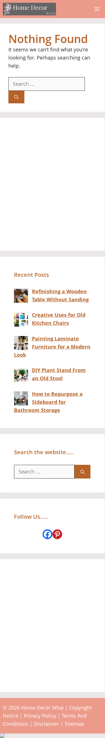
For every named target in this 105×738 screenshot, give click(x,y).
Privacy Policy (40, 715)
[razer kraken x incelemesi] (52, 736)
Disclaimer (46, 723)
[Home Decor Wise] (29, 9)
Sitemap (74, 723)
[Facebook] (47, 534)
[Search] (16, 97)
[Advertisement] (52, 184)
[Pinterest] (57, 534)
